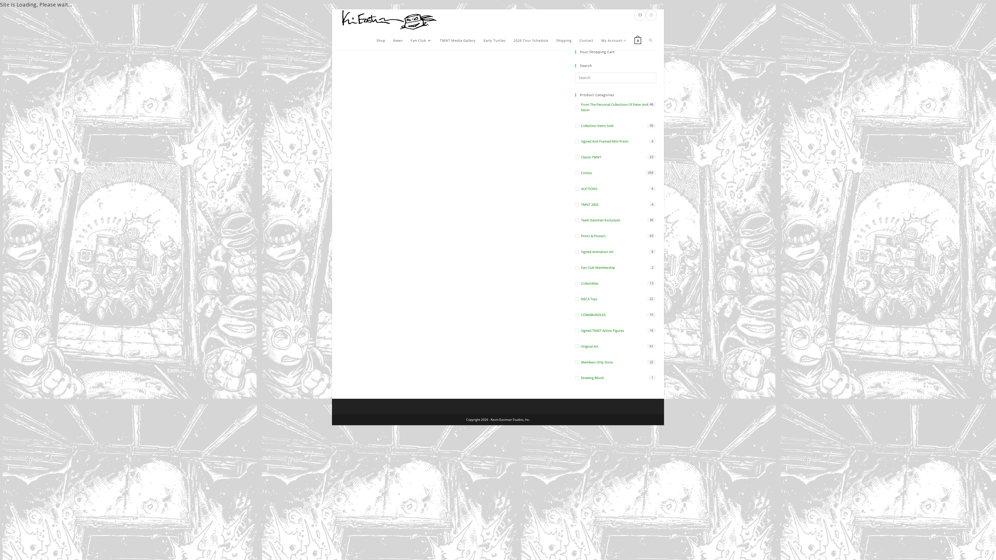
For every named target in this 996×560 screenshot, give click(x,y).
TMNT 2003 (589, 204)
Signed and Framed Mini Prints (604, 141)
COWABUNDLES (593, 314)
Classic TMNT (591, 157)
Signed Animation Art (597, 251)
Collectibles (589, 283)
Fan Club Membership (598, 267)
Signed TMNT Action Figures (602, 330)
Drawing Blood (592, 377)
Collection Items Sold (597, 125)
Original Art (589, 346)
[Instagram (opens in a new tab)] (651, 15)
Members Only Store (597, 362)
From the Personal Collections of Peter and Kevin (614, 107)
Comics (586, 173)
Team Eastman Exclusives (600, 220)
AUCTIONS (589, 188)
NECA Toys (589, 299)
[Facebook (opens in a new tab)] (640, 15)
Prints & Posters (593, 236)
